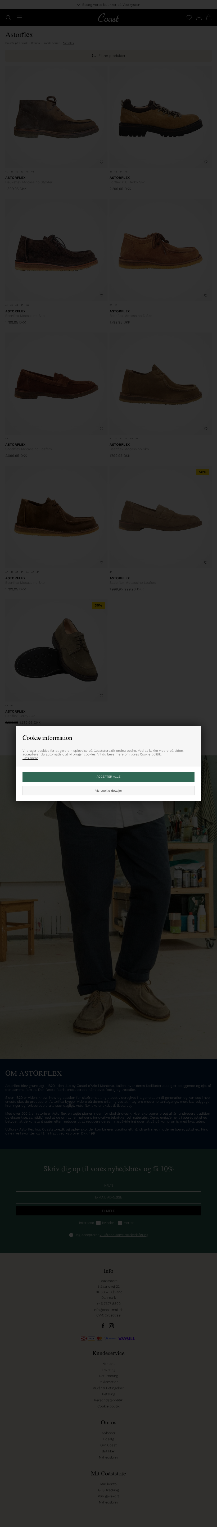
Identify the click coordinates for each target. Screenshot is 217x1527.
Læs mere (30, 758)
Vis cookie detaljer (108, 790)
